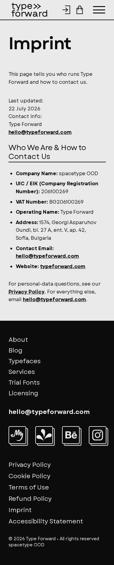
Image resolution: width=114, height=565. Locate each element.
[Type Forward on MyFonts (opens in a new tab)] (17, 435)
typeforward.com (62, 266)
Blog (15, 350)
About (18, 339)
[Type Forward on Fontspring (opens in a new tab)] (44, 435)
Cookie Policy (29, 476)
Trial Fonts (24, 382)
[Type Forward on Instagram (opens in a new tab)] (97, 435)
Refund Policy (30, 498)
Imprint (20, 510)
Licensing (23, 393)
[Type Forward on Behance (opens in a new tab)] (71, 435)
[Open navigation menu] (99, 10)
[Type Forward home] (29, 10)
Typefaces (25, 361)
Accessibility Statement (46, 521)
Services (22, 371)
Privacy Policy (27, 291)
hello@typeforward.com (40, 132)
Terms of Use (29, 487)
